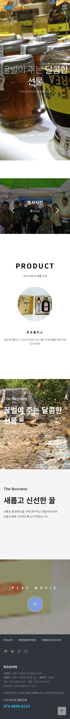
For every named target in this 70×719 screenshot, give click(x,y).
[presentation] (12, 208)
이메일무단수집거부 (51, 640)
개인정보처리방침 (27, 640)
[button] (25, 135)
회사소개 (8, 640)
